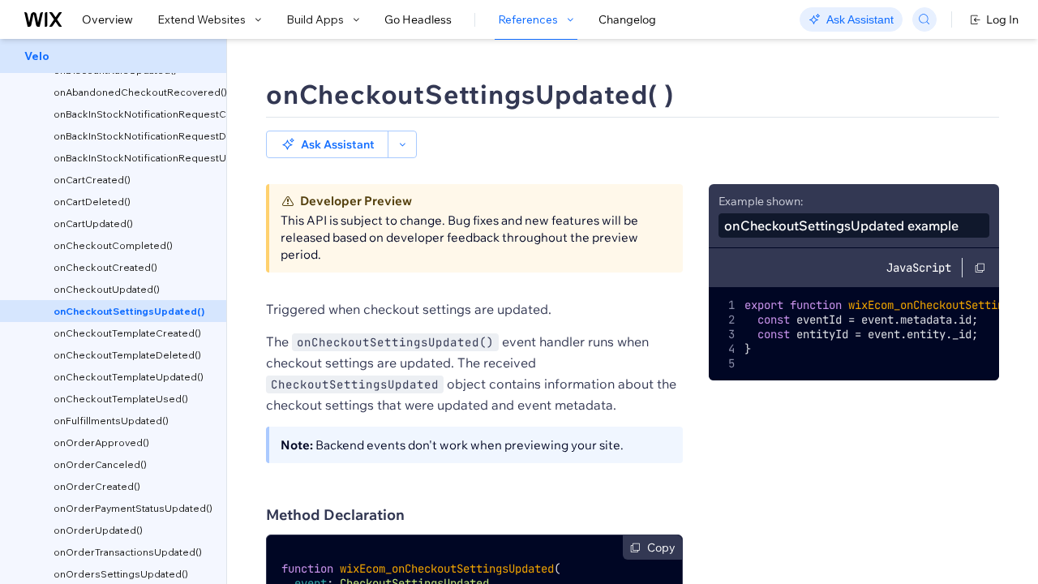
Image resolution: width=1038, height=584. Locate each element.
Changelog (627, 19)
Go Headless (418, 19)
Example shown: (760, 201)
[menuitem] (113, 56)
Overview (107, 19)
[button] (327, 144)
